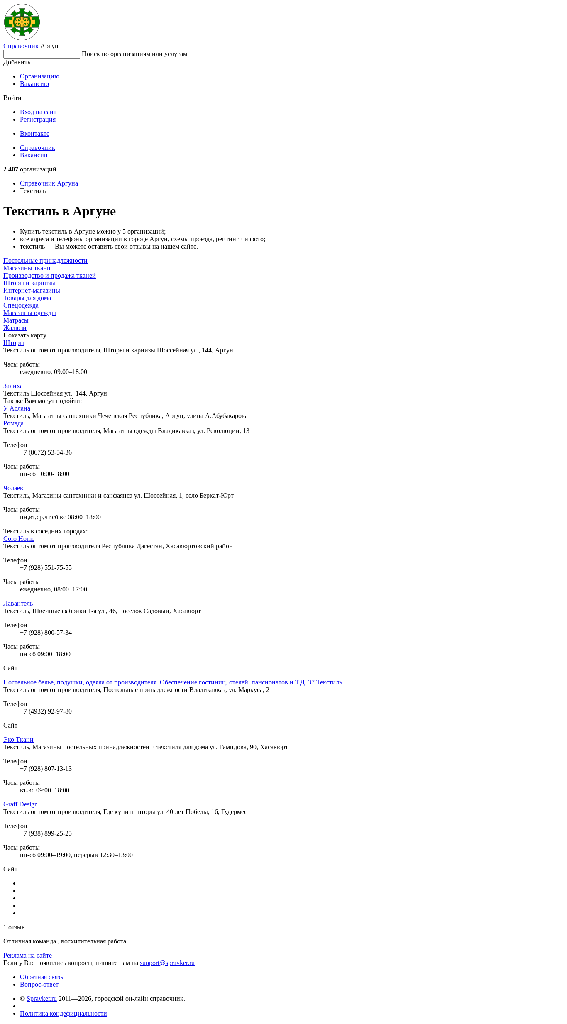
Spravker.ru (42, 998)
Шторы (13, 342)
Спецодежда (21, 305)
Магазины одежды (29, 312)
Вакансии (34, 155)
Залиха (13, 385)
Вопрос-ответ (39, 984)
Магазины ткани (27, 267)
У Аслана (16, 408)
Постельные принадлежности (45, 260)
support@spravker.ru (167, 962)
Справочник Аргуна (49, 183)
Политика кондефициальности (63, 1013)
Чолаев (13, 487)
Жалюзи (15, 327)
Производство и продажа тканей (49, 275)
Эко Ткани (18, 739)
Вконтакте (34, 133)
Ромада (13, 423)
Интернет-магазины (31, 290)
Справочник (21, 45)
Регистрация (38, 119)
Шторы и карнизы (29, 282)
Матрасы (16, 320)
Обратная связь (41, 976)
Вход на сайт (38, 111)
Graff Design (20, 804)
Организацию (39, 76)
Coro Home (18, 538)
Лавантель (18, 603)
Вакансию (34, 83)
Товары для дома (27, 297)
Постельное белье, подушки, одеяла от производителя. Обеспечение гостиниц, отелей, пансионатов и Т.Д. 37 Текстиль (172, 682)
